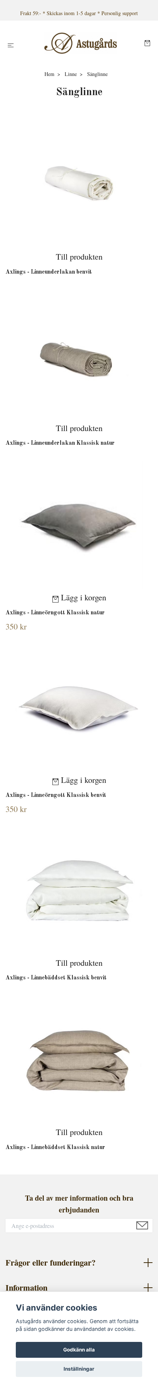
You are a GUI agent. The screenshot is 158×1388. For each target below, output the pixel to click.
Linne (71, 73)
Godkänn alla (79, 1350)
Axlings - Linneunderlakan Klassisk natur (60, 443)
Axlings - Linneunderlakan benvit (49, 272)
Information (26, 1287)
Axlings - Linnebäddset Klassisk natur (55, 1148)
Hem (49, 73)
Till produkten (79, 256)
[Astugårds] (80, 43)
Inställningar (79, 1369)
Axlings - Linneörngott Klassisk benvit (56, 795)
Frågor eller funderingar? (51, 1262)
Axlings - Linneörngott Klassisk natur (55, 613)
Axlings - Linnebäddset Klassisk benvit (56, 978)
